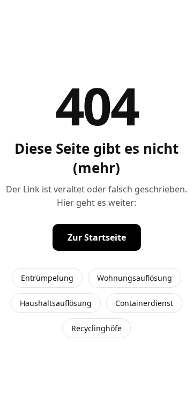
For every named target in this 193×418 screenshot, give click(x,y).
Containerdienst (144, 303)
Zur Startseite (97, 237)
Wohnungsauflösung (134, 278)
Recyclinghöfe (96, 328)
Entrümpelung (47, 278)
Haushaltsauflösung (56, 303)
